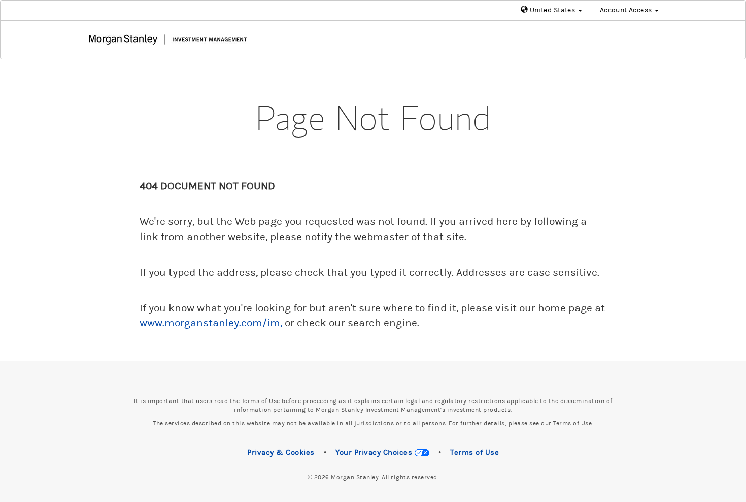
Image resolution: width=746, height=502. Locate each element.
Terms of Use (474, 452)
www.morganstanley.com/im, (211, 323)
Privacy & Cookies (281, 452)
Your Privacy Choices (375, 452)
